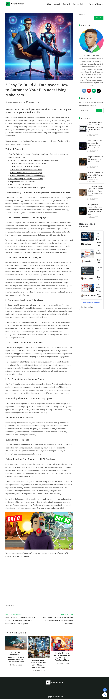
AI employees (27, 494)
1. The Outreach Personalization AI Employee (28, 163)
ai (9, 605)
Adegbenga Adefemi (15, 102)
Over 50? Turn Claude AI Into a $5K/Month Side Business (95, 175)
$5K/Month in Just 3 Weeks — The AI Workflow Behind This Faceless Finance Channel (95, 127)
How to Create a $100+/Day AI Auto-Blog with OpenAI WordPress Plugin (62, 656)
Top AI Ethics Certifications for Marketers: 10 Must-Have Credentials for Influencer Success (16, 657)
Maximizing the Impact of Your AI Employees (25, 178)
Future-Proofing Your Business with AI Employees (27, 188)
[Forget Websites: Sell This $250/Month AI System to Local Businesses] (83, 161)
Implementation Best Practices (22, 181)
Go (99, 110)
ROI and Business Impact (20, 185)
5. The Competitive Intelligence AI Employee (27, 175)
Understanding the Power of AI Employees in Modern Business (33, 160)
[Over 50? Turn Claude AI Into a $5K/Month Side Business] (83, 176)
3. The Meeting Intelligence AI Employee (26, 169)
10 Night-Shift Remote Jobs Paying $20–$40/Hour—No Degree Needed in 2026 (94, 209)
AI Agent (13, 605)
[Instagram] (84, 91)
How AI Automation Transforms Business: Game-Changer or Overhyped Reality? (39, 663)
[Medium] (94, 91)
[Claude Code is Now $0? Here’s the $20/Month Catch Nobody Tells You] (83, 146)
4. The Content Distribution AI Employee (26, 172)
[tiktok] (99, 91)
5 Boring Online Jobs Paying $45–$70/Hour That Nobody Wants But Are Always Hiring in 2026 (95, 191)
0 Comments (91, 135)
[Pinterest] (89, 91)
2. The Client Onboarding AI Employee (25, 166)
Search (82, 14)
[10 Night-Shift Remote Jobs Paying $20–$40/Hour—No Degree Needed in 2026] (83, 211)
